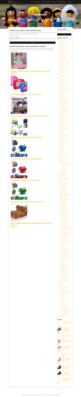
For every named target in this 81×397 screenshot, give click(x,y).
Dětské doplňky (63, 188)
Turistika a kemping (64, 295)
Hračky (59, 78)
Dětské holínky (64, 266)
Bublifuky (62, 133)
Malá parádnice (63, 121)
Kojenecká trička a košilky (66, 227)
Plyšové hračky (62, 147)
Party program (62, 144)
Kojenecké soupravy (65, 243)
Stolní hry (62, 69)
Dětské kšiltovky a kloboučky (64, 46)
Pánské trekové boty (65, 280)
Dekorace (62, 145)
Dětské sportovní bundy (66, 219)
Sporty (60, 298)
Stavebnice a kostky (63, 154)
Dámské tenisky (64, 253)
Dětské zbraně (63, 93)
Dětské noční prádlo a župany (66, 199)
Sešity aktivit (64, 143)
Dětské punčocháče (65, 208)
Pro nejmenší (61, 152)
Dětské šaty (64, 211)
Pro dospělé (60, 284)
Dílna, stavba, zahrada (62, 56)
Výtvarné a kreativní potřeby (65, 162)
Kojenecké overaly (65, 236)
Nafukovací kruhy (66, 307)
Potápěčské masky (66, 311)
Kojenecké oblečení (35, 1)
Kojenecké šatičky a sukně (66, 242)
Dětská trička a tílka (64, 185)
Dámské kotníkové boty (66, 250)
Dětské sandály (64, 271)
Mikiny (60, 285)
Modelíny (63, 130)
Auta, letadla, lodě (64, 85)
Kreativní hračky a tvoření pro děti (65, 126)
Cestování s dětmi (62, 49)
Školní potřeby (61, 171)
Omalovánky (64, 141)
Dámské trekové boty (65, 254)
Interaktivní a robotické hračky (64, 123)
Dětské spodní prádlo (64, 213)
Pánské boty (63, 277)
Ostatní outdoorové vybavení (66, 291)
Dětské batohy (63, 51)
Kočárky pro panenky (64, 136)
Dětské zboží (60, 48)
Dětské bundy (64, 216)
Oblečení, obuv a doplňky (62, 182)
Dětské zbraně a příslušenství (64, 92)
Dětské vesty (64, 220)
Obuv (60, 247)
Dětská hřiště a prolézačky (65, 100)
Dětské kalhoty (62, 45)
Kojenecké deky (62, 177)
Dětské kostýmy (63, 114)
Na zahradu (61, 131)
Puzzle (62, 68)
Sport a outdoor (61, 288)
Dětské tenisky (64, 274)
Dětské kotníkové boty (65, 267)
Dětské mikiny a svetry (65, 196)
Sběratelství (61, 75)
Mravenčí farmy (63, 42)
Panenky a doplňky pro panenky (65, 134)
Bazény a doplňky (62, 58)
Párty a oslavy (60, 281)
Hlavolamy (63, 65)
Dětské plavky (63, 202)
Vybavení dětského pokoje (64, 54)
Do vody (60, 95)
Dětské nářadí (63, 116)
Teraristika (61, 41)
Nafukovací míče (63, 96)
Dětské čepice (64, 189)
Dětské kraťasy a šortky (65, 195)
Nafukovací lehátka (66, 308)
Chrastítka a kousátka (63, 79)
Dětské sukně (64, 212)
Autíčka (53, 1)
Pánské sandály (64, 278)
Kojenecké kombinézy (65, 233)
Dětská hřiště (64, 102)
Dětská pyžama (64, 201)
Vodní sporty (63, 304)
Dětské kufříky (63, 172)
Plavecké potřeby (61, 283)
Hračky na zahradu (61, 1)
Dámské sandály (65, 252)
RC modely (63, 90)
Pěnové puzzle (63, 55)
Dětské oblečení (61, 44)
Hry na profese (63, 117)
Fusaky (62, 52)
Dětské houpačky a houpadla (66, 103)
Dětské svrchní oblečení (65, 215)
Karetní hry (63, 72)
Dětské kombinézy (65, 218)
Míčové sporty (63, 300)
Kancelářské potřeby (62, 174)
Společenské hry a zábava (64, 62)
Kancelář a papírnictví (62, 160)
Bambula (10, 1)
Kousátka (62, 82)
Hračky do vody (64, 109)
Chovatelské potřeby (62, 39)
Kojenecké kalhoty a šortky (66, 232)
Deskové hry (64, 70)
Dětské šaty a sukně (64, 209)
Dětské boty (63, 257)
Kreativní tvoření (64, 164)
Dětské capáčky (64, 264)
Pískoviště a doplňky (64, 104)
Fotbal (63, 301)
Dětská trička (64, 186)
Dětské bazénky (63, 59)
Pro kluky (61, 150)
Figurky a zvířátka (46, 1)
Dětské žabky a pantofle (66, 276)
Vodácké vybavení (65, 312)
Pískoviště (63, 106)
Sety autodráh (64, 87)
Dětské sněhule (64, 273)
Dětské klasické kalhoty (66, 194)
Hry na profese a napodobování (64, 110)
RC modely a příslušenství (65, 89)
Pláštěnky (63, 297)
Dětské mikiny (64, 198)
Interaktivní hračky (64, 124)
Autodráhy (62, 86)
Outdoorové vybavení (63, 290)
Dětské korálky (63, 127)
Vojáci (60, 157)
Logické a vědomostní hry (65, 63)
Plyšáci (62, 148)
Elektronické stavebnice (65, 155)
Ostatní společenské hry (65, 66)
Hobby (59, 73)
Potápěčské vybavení (65, 309)
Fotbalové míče (65, 302)
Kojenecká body (64, 226)
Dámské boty (63, 249)
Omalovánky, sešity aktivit (65, 140)
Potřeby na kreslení (65, 168)
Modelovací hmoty (64, 128)
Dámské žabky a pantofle (66, 256)
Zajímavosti (70, 1)
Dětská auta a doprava (63, 83)
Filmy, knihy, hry (61, 61)
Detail (14, 75)
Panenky (62, 137)
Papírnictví (61, 138)
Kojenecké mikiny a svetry (66, 235)
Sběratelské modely (64, 76)
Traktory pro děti (63, 151)
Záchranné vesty (66, 314)
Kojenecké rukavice (65, 240)
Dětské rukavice (64, 191)
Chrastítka (62, 80)
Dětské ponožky (64, 206)
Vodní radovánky (63, 107)
